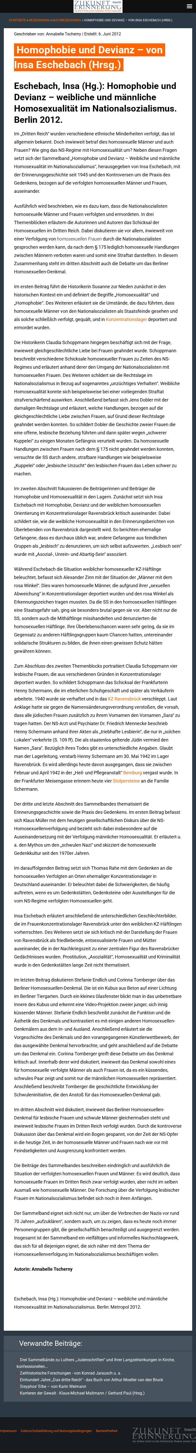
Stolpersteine (126, 781)
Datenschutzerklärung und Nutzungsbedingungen (56, 1431)
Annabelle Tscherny (63, 34)
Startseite (17, 20)
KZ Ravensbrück (124, 699)
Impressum (8, 1431)
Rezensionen (39, 20)
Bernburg (132, 772)
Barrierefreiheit (106, 1431)
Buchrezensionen (67, 20)
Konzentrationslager (126, 319)
